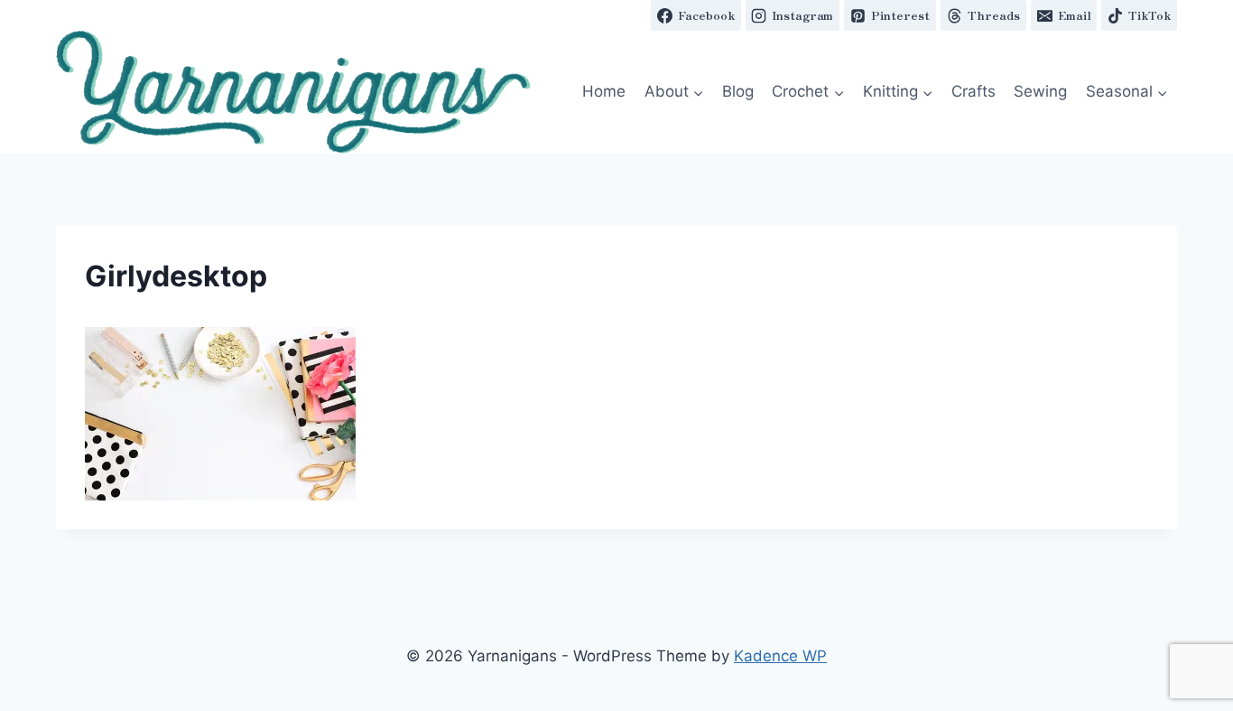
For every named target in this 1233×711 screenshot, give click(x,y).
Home (604, 91)
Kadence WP (780, 656)
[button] (293, 92)
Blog (738, 91)
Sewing (1040, 91)
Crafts (973, 91)
